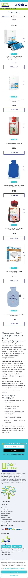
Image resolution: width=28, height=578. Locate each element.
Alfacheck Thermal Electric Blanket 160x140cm (14, 272)
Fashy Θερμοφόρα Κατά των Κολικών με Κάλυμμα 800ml (14, 314)
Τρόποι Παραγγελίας (6, 517)
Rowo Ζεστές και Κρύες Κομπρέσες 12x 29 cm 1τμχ (14, 100)
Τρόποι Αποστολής (5, 515)
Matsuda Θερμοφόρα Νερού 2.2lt (14, 143)
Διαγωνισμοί (4, 508)
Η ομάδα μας (4, 504)
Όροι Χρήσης (4, 523)
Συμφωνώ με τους (14, 454)
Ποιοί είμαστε (4, 509)
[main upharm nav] (26, 5)
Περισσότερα (14, 575)
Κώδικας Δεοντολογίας (7, 511)
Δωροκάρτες (4, 506)
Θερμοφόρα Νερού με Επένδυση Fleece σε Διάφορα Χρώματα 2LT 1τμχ (14, 186)
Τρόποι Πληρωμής (5, 513)
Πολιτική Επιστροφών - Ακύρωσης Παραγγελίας (13, 521)
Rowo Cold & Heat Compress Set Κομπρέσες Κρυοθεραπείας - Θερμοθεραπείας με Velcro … (14, 58)
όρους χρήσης (19, 454)
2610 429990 (17, 546)
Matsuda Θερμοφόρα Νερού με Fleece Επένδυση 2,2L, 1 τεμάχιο (14, 229)
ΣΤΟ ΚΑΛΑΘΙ (14, 67)
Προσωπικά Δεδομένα (6, 519)
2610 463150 (6, 546)
